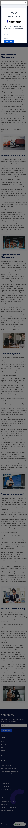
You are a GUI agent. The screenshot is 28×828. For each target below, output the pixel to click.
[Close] (25, 2)
